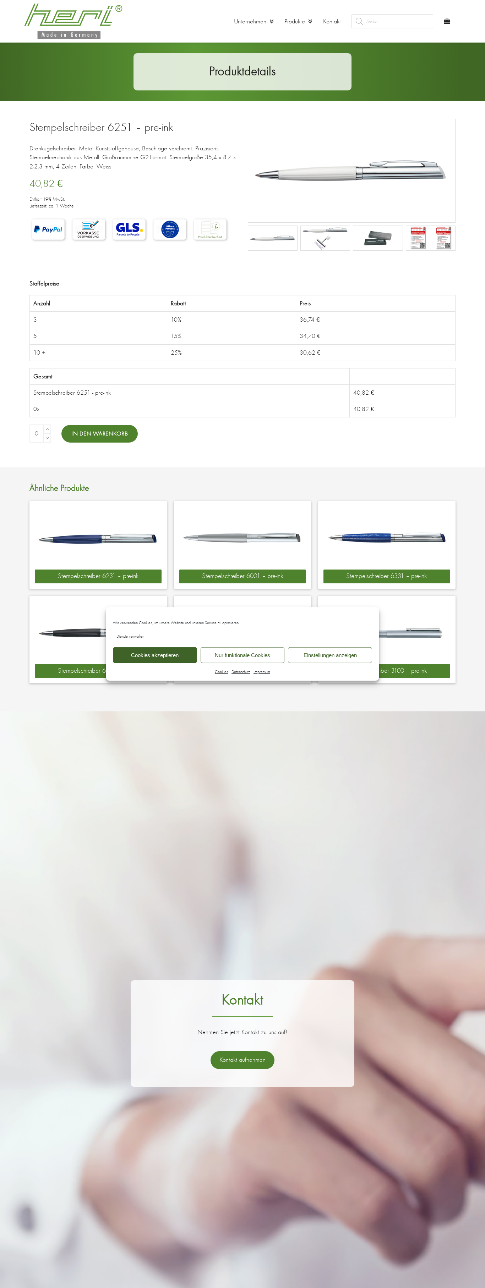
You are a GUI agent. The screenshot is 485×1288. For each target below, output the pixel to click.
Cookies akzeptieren (155, 655)
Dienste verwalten (130, 636)
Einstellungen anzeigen (330, 655)
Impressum (262, 671)
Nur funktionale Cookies (242, 655)
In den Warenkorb (99, 433)
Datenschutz (240, 671)
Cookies (221, 671)
